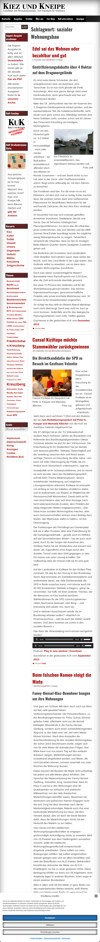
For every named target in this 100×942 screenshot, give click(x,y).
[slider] (87, 639)
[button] (96, 896)
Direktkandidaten (18, 326)
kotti (19, 380)
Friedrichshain (12, 337)
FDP (22, 330)
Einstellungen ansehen (50, 932)
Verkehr (11, 254)
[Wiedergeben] (37, 639)
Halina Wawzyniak (13, 361)
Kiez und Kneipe (12, 372)
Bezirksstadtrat (12, 296)
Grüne (9, 357)
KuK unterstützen (65, 18)
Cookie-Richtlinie (36, 938)
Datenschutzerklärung (52, 938)
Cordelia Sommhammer (62, 351)
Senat (9, 415)
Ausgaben (18, 18)
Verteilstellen (15, 60)
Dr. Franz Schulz (13, 330)
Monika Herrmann (15, 393)
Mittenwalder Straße (15, 389)
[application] (62, 639)
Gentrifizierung (13, 350)
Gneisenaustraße (14, 354)
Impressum (66, 938)
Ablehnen (50, 925)
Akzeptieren (50, 918)
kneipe (16, 376)
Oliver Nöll (17, 397)
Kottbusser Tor (12, 380)
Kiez (43, 328)
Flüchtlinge (11, 333)
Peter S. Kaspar (57, 60)
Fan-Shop (51, 18)
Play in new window (56, 651)
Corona (10, 322)
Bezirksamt (13, 288)
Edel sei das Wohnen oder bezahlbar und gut (55, 52)
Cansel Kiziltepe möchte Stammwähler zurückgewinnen (60, 343)
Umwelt (11, 243)
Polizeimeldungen (13, 408)
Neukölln (10, 397)
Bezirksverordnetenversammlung (16, 303)
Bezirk (16, 285)
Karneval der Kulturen (15, 368)
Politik (44, 663)
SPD (14, 415)
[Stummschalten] (81, 639)
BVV (9, 311)
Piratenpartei (11, 404)
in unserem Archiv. (14, 99)
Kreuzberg (16, 384)
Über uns (39, 18)
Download (76, 651)
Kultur (10, 235)
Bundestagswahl (15, 307)
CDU (21, 318)
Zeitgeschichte (15, 265)
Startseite (6, 18)
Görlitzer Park (18, 357)
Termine (29, 18)
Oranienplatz (11, 400)
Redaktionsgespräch (16, 412)
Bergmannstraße (13, 281)
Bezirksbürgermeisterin (16, 292)
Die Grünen (19, 322)
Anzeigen (80, 18)
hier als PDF (15, 79)
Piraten (18, 400)
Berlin (10, 284)
